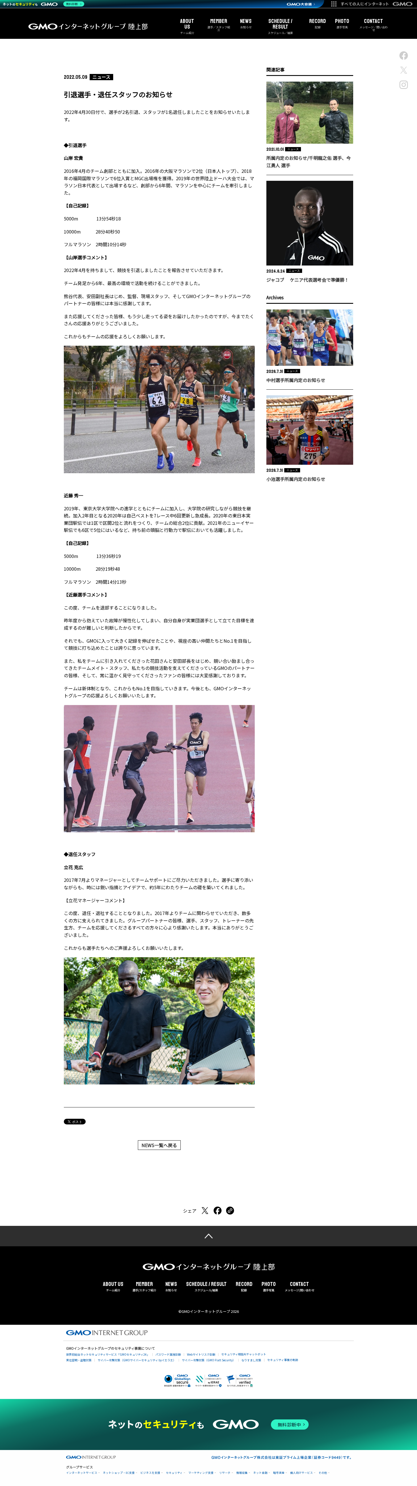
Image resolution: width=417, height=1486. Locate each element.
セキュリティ (174, 1473)
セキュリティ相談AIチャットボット (243, 1354)
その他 (323, 1473)
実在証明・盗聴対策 (79, 1360)
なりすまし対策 (251, 1360)
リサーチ (225, 1473)
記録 (317, 23)
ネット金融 (260, 1473)
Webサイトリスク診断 (201, 1354)
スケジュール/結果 (206, 1286)
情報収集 (242, 1473)
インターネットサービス (81, 1473)
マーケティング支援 (201, 1473)
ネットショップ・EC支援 (119, 1473)
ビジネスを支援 (150, 1473)
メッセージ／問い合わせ (373, 24)
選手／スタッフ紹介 (218, 24)
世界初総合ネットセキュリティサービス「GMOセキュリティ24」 (107, 1354)
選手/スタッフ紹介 (144, 1286)
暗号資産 (279, 1473)
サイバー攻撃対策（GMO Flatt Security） (208, 1360)
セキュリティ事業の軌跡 (282, 1360)
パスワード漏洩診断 (168, 1354)
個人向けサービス (301, 1473)
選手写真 (342, 23)
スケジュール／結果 (280, 26)
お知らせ (246, 23)
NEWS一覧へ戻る (159, 1145)
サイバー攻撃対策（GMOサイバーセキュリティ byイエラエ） (137, 1360)
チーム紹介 (187, 26)
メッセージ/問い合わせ (299, 1286)
